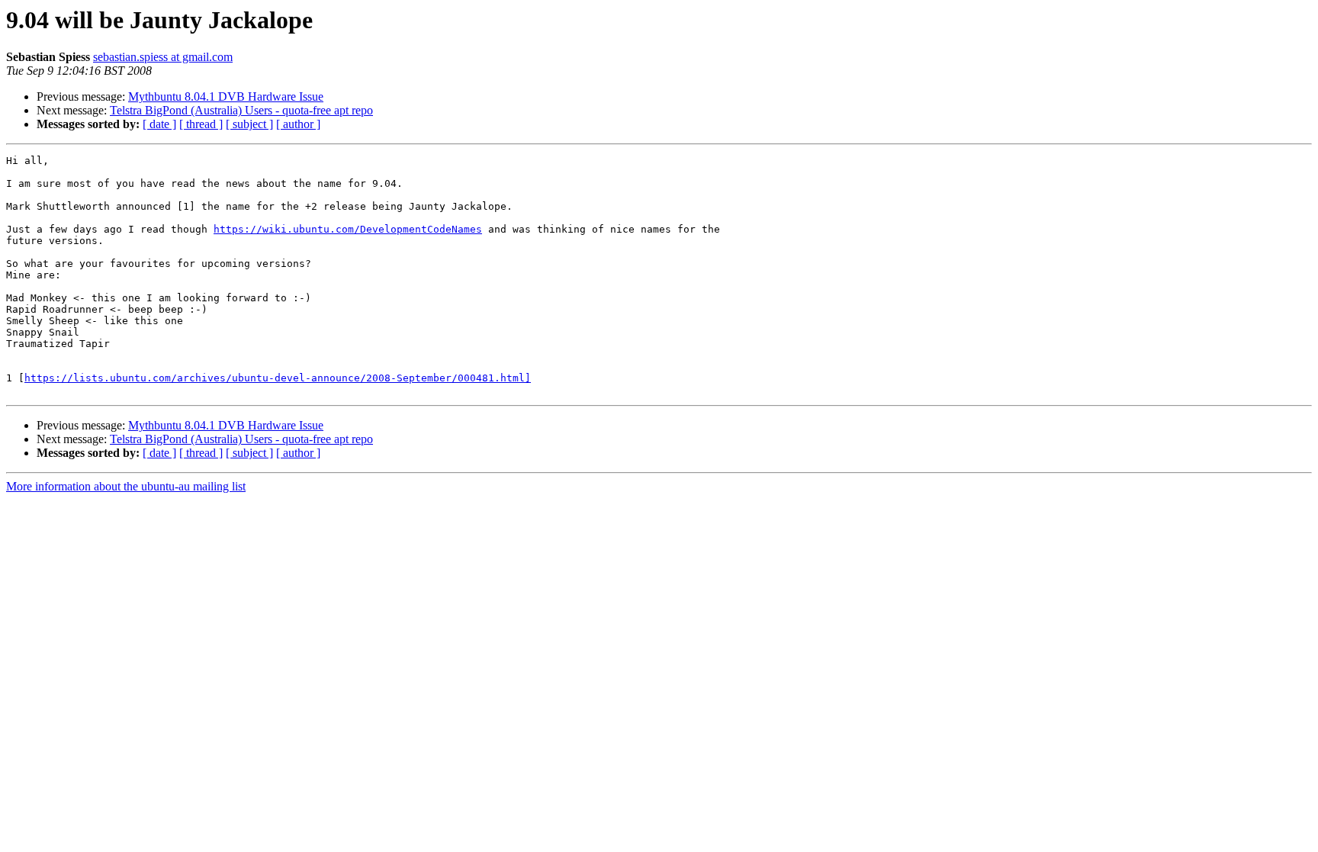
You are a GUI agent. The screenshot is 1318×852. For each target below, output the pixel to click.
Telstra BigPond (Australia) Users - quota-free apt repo (241, 110)
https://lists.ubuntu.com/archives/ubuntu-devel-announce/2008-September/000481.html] (277, 378)
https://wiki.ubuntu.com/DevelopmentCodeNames (348, 229)
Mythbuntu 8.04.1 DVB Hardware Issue (225, 96)
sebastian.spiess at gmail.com (163, 56)
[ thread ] (201, 123)
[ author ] (298, 123)
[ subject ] (249, 123)
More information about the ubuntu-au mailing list (126, 486)
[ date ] (159, 123)
